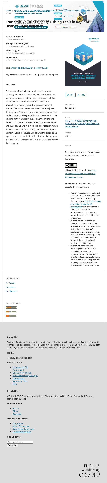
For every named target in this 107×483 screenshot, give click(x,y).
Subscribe (12, 445)
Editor (15, 411)
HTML (82, 95)
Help (15, 384)
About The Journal (21, 426)
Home (8, 10)
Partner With (18, 370)
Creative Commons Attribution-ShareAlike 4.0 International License (80, 173)
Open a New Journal (22, 372)
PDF (71, 95)
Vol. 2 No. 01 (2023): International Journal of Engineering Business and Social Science (59, 10)
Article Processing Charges (25, 375)
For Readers (10, 283)
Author (16, 408)
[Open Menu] (5, 3)
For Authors (10, 287)
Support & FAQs (20, 381)
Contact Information (22, 431)
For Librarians (11, 291)
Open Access (19, 378)
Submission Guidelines (23, 429)
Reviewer (17, 414)
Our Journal (18, 423)
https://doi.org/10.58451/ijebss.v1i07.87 (29, 67)
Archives (17, 10)
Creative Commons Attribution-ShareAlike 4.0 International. (86, 204)
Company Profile (20, 367)
